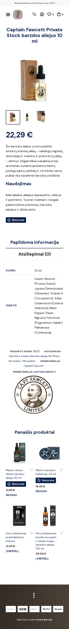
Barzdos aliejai (38, 356)
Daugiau (11, 495)
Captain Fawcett (34, 365)
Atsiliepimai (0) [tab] (34, 254)
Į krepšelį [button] (12, 551)
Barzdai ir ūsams (19, 356)
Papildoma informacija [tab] (34, 242)
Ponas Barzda (44, 619)
